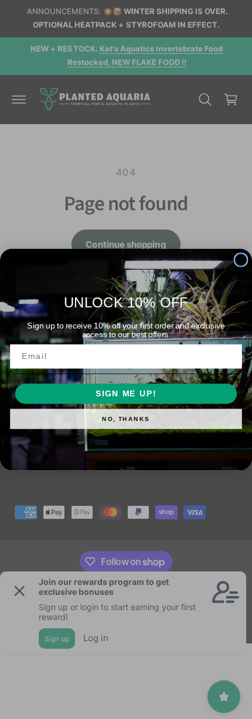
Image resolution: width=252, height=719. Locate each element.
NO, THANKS (126, 419)
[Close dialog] (241, 260)
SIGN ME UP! (126, 393)
